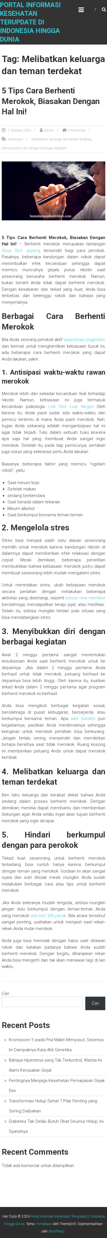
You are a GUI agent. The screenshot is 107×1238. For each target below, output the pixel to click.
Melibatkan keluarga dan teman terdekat (61, 139)
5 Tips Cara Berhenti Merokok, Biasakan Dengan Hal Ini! (51, 101)
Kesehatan (15, 139)
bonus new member (85, 597)
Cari (5, 993)
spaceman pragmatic (84, 339)
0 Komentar (77, 130)
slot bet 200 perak (48, 915)
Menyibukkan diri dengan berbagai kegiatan (34, 148)
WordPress (56, 1231)
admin (49, 130)
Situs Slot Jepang (21, 250)
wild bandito (83, 718)
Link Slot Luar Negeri (71, 406)
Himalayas (44, 1224)
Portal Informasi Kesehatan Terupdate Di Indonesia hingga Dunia (30, 22)
